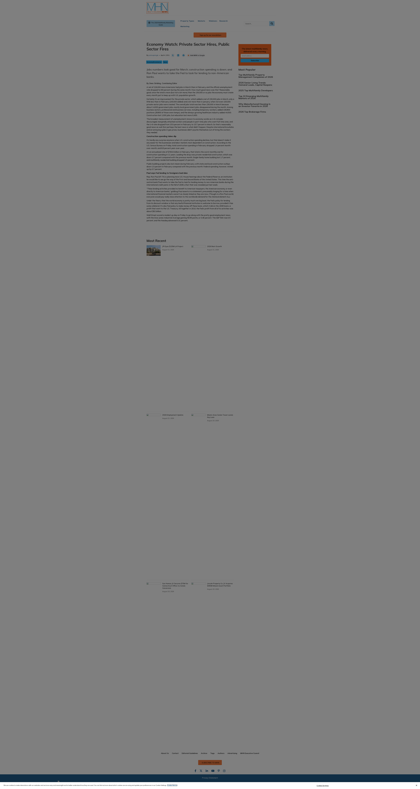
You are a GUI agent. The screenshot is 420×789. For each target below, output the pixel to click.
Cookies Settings (323, 785)
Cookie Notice (172, 785)
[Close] (416, 785)
